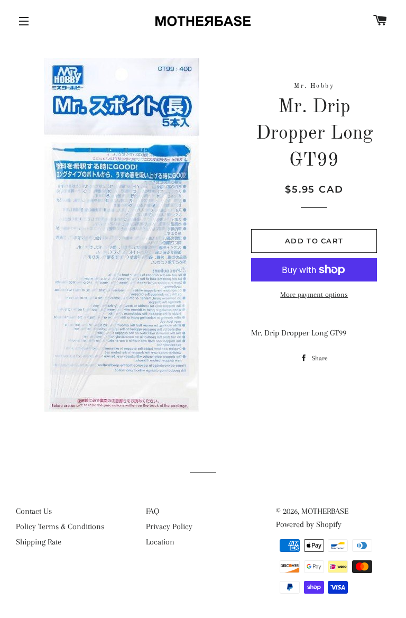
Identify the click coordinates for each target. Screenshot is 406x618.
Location (160, 542)
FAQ (152, 511)
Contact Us (34, 511)
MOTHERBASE (324, 511)
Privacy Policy (169, 526)
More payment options (314, 294)
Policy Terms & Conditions (60, 526)
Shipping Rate (38, 542)
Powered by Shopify (309, 524)
